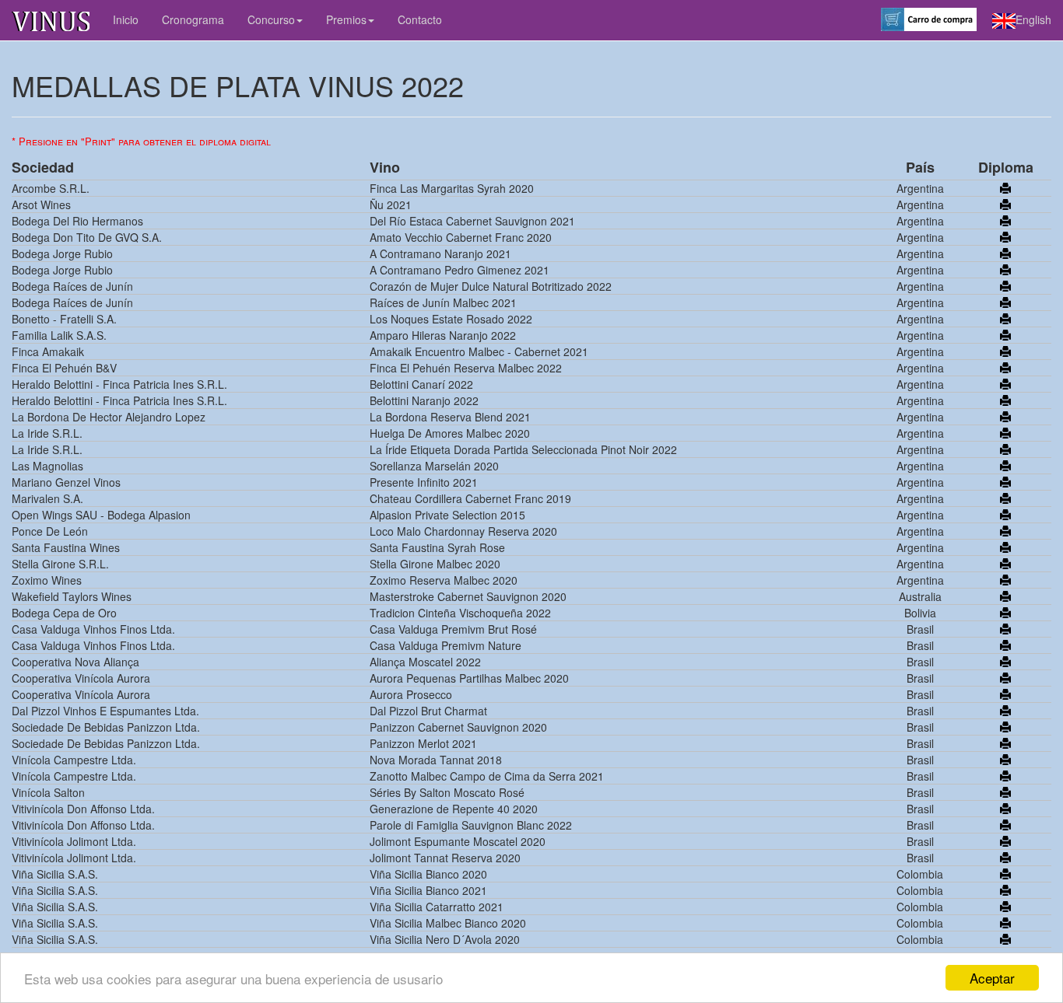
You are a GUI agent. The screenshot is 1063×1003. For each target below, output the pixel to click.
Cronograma (193, 19)
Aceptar (992, 977)
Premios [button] (346, 19)
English (1033, 19)
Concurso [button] (271, 19)
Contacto (420, 19)
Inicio (126, 19)
